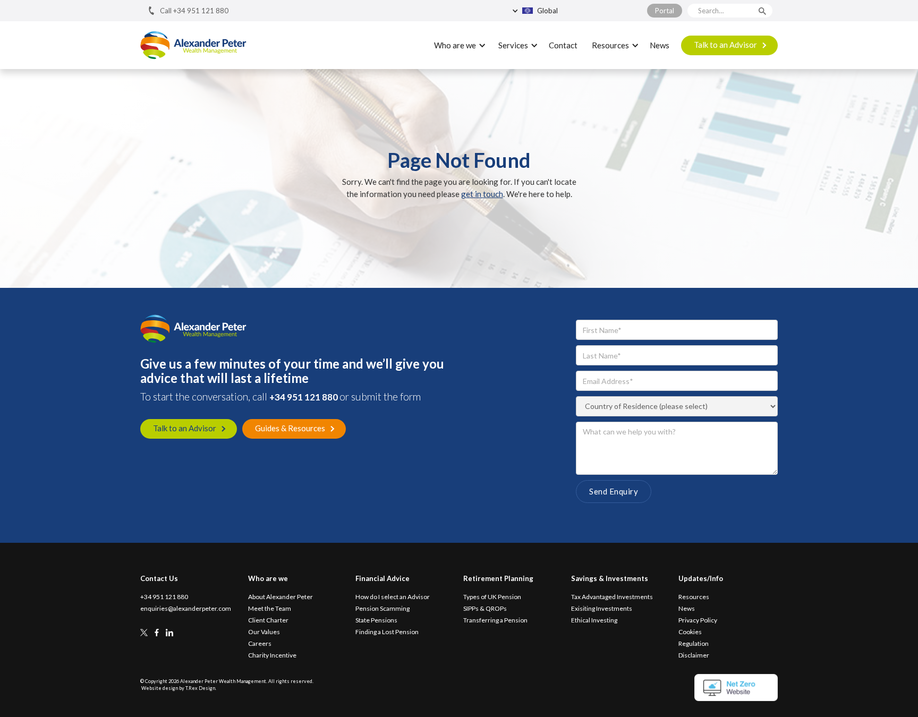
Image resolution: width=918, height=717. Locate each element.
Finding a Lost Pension (387, 632)
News (659, 45)
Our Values (264, 632)
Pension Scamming (382, 608)
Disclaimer (693, 655)
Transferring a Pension (495, 620)
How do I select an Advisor (392, 597)
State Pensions (376, 620)
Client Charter (268, 620)
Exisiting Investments (601, 608)
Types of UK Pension (492, 597)
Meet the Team (269, 608)
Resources (693, 597)
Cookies (690, 632)
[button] (559, 10)
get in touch (482, 194)
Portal (664, 10)
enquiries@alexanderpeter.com (185, 608)
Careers (259, 643)
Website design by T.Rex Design (178, 688)
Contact (563, 45)
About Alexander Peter (280, 597)
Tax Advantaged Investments (612, 597)
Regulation (693, 643)
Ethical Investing (594, 620)
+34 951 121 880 (304, 397)
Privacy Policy (697, 620)
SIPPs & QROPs (485, 608)
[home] (193, 45)
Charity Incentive (272, 655)
